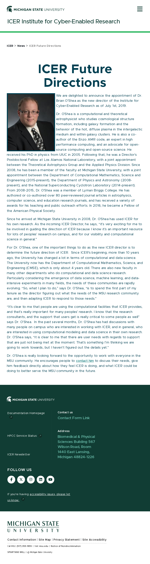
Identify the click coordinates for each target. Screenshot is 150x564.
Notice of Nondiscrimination (66, 546)
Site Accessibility (94, 539)
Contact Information (21, 539)
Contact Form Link (74, 418)
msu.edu (43, 546)
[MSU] (31, 403)
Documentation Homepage (26, 413)
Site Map (45, 539)
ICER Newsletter (18, 454)
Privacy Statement (67, 539)
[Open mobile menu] (140, 9)
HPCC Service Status (22, 436)
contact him (85, 360)
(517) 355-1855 (24, 546)
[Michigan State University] (36, 9)
